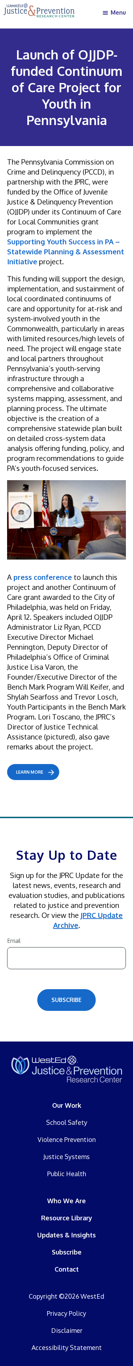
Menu (118, 12)
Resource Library (66, 1218)
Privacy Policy (66, 1313)
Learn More (29, 772)
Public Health (66, 1174)
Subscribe (66, 999)
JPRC (39, 12)
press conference (42, 577)
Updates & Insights (66, 1235)
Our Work (66, 1105)
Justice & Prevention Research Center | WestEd (66, 1069)
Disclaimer (66, 1330)
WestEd (92, 1296)
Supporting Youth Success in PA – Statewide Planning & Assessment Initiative (65, 251)
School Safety (66, 1122)
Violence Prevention (67, 1139)
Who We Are (66, 1201)
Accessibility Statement (67, 1347)
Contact (67, 1269)
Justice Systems (66, 1156)
